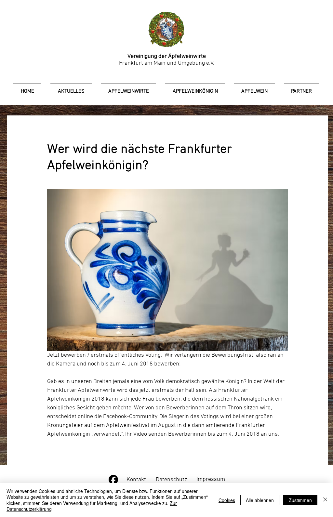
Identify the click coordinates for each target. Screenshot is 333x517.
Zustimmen (300, 500)
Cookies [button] (227, 500)
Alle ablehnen (260, 500)
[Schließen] (325, 500)
